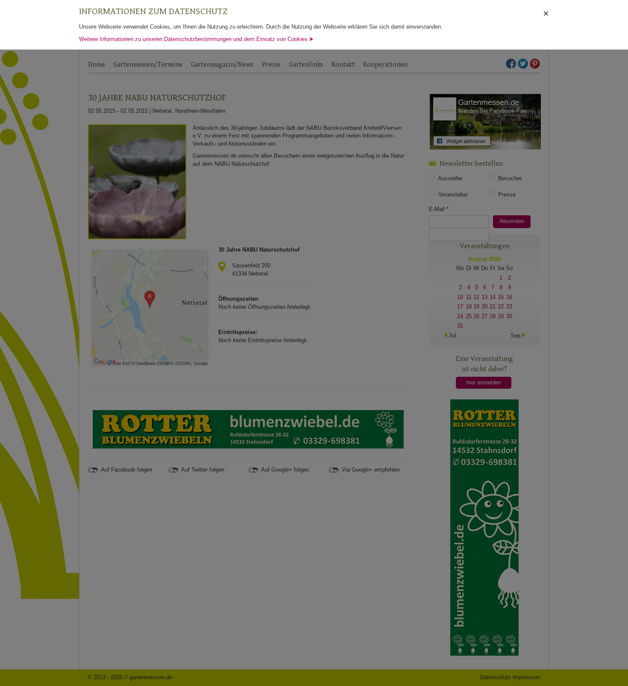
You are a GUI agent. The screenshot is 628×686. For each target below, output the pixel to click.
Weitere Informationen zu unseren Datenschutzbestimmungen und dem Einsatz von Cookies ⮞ (196, 39)
